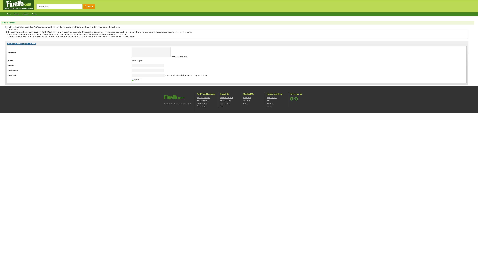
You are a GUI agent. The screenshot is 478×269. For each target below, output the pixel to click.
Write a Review (272, 98)
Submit (16, 14)
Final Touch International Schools (21, 44)
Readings (270, 103)
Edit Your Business (203, 100)
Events (34, 14)
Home (8, 14)
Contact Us (247, 98)
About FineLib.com (226, 98)
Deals (245, 103)
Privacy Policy (225, 103)
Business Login (202, 103)
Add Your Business (203, 98)
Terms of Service (225, 100)
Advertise (26, 14)
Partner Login (201, 106)
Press (222, 106)
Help (268, 100)
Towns (269, 106)
